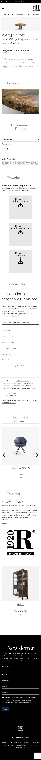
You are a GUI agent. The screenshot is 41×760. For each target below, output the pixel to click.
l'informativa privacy (22, 381)
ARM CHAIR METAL (20, 468)
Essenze (6, 144)
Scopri (4, 524)
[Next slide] (37, 101)
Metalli (5, 149)
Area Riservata (19, 1)
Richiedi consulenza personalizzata (11, 394)
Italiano (4, 1)
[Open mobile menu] (3, 8)
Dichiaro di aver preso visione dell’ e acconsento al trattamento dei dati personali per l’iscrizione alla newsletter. (20, 700)
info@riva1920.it (20, 747)
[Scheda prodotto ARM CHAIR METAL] (20, 446)
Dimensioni (7, 139)
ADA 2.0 (20, 604)
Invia (5, 709)
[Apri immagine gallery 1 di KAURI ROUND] (20, 101)
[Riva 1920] (36, 8)
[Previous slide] (4, 101)
